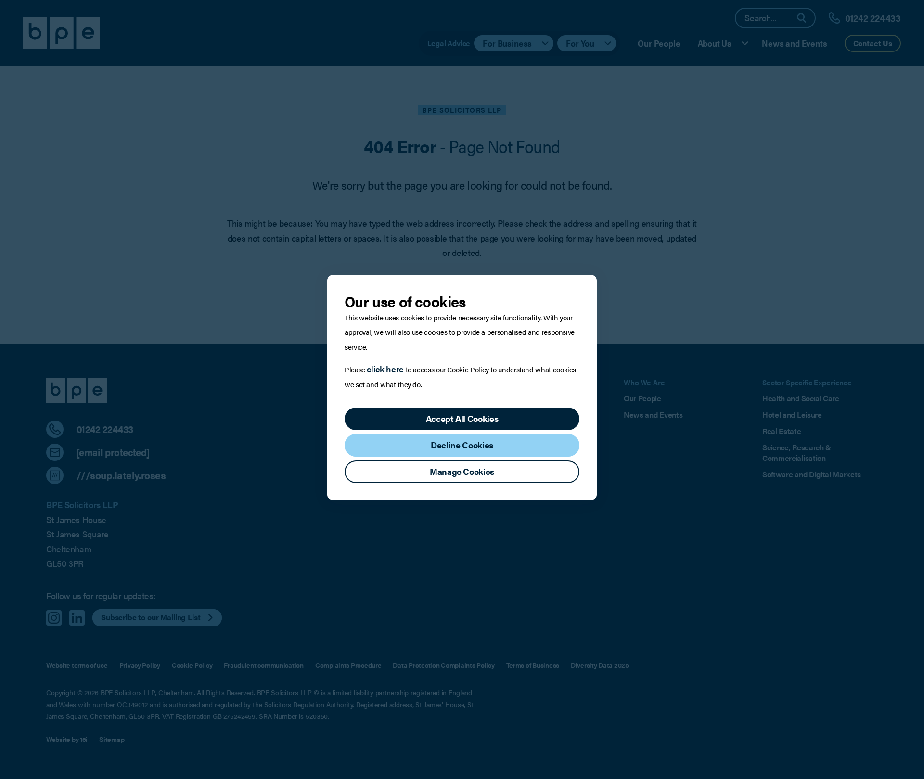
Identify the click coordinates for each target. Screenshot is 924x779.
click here (385, 369)
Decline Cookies (462, 445)
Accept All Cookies (462, 418)
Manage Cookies (462, 471)
